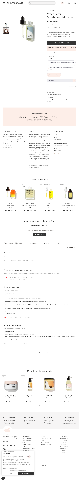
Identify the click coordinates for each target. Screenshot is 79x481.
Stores (23, 442)
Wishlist (71, 87)
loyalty (52, 27)
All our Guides (63, 436)
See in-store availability (62, 52)
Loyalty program (26, 436)
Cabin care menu (26, 444)
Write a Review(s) (39, 234)
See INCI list (57, 154)
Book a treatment (26, 440)
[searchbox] (9, 243)
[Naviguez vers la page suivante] (48, 352)
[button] (3, 478)
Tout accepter (25, 473)
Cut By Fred (51, 10)
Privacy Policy (66, 475)
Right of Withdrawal (46, 444)
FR (2, 475)
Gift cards (24, 446)
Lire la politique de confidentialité (10, 468)
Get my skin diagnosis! (55, 75)
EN (5, 475)
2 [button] (39, 405)
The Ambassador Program (28, 448)
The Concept (25, 450)
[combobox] (25, 243)
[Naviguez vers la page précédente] (31, 352)
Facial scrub (63, 444)
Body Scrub (63, 448)
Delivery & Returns (46, 438)
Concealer (62, 450)
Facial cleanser (63, 440)
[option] (6, 24)
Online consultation (27, 438)
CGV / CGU (48, 475)
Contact (43, 436)
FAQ (42, 440)
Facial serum (63, 442)
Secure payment (45, 442)
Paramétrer (9, 473)
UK (8, 475)
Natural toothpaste (65, 446)
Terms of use (56, 475)
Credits (75, 475)
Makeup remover (64, 438)
